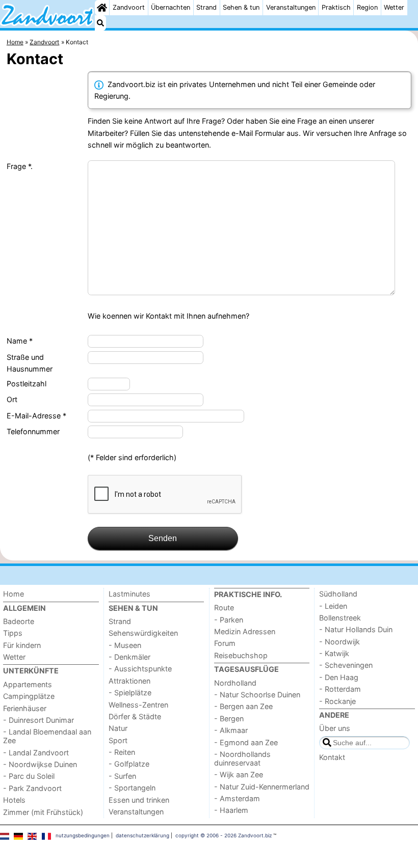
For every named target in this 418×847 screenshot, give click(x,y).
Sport (118, 740)
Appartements (27, 684)
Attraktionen (129, 680)
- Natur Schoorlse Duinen (257, 694)
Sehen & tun (241, 7)
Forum (225, 643)
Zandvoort (129, 7)
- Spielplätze (130, 692)
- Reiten (122, 752)
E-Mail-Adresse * (36, 415)
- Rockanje (337, 701)
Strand (206, 7)
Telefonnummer (33, 431)
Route (224, 607)
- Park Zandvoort (32, 788)
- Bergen (229, 718)
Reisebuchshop (241, 655)
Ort (12, 399)
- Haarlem (231, 810)
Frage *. (20, 166)
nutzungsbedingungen (83, 835)
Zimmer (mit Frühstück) (43, 812)
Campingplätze (29, 696)
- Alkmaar (231, 730)
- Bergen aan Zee (243, 706)
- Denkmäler (129, 657)
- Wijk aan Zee (238, 774)
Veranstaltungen (291, 7)
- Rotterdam (340, 689)
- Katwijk (334, 653)
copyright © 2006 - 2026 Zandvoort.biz (223, 835)
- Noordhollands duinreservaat (242, 758)
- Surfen (122, 776)
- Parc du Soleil (29, 776)
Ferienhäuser (24, 708)
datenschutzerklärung (142, 835)
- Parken (228, 619)
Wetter (394, 7)
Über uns (334, 728)
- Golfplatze (129, 763)
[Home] (102, 7)
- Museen (125, 645)
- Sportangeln (132, 787)
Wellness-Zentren (138, 704)
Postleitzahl (26, 383)
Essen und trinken (139, 800)
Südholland (338, 593)
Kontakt (332, 757)
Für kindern (22, 645)
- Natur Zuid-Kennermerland (261, 786)
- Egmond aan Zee (246, 742)
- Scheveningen (346, 665)
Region (367, 7)
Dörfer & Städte (135, 716)
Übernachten (170, 7)
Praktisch (336, 7)
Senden (162, 538)
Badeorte (18, 621)
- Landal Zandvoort (36, 752)
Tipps (12, 633)
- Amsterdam (237, 798)
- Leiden (333, 606)
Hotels (14, 800)
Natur (118, 728)
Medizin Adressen (244, 631)
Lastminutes (129, 593)
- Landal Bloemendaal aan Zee (47, 736)
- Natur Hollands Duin (356, 629)
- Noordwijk (339, 641)
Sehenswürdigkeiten (143, 633)
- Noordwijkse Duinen (40, 764)
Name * (20, 340)
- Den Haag (338, 677)
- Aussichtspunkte (140, 668)
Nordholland (235, 683)
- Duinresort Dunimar (38, 720)
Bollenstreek (340, 617)
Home (13, 593)
